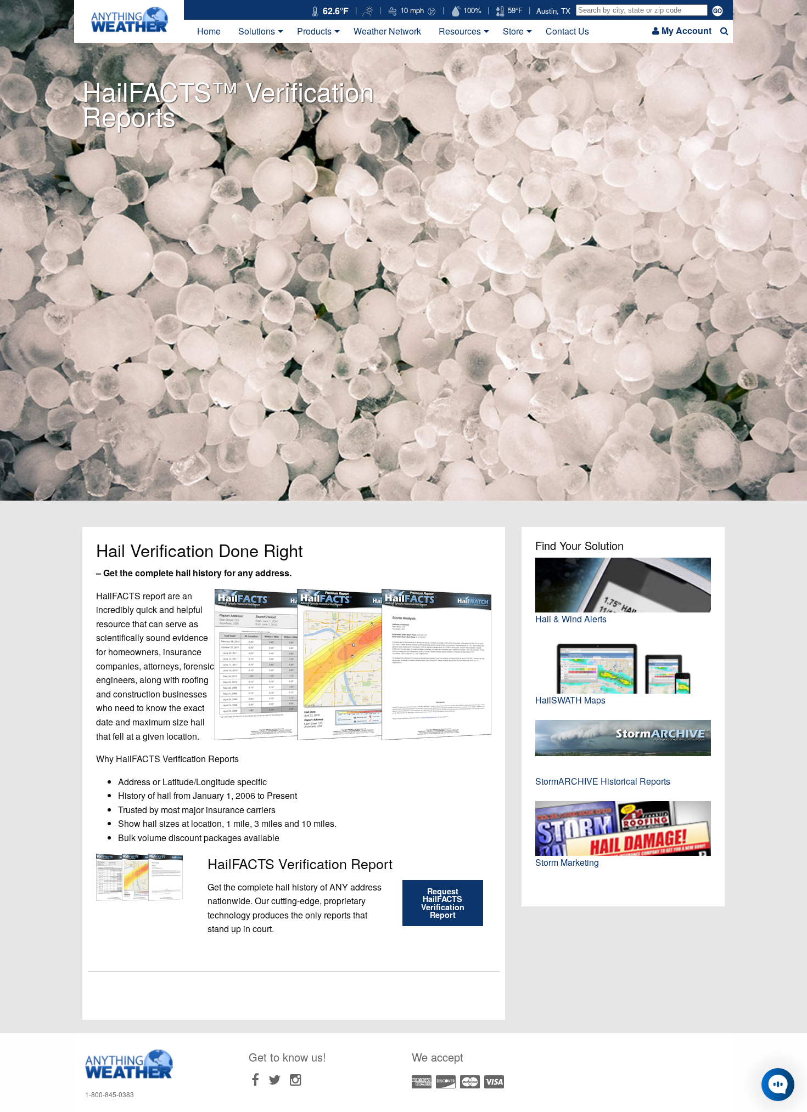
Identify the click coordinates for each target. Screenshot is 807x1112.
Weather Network (387, 31)
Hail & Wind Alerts (571, 618)
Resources (460, 31)
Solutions (256, 31)
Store (513, 31)
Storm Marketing (567, 862)
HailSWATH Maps (570, 700)
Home (209, 31)
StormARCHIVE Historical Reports (602, 781)
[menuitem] (208, 31)
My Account (686, 30)
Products (314, 31)
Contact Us (567, 31)
